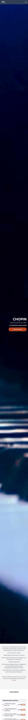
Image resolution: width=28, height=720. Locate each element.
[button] (26, 2)
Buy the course (17, 329)
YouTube (14, 680)
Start (23, 704)
